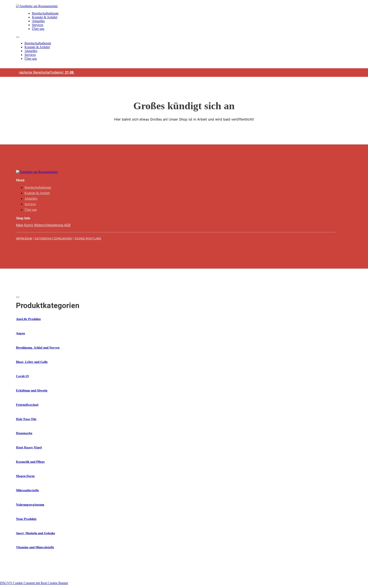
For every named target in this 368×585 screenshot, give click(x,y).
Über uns (38, 29)
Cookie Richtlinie (88, 238)
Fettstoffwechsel (27, 404)
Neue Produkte (26, 519)
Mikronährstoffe (27, 490)
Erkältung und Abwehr (32, 390)
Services (37, 25)
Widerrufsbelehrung (49, 225)
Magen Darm (25, 476)
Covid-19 (22, 376)
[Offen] (17, 297)
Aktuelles (38, 21)
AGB (67, 225)
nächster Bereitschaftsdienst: (46, 72)
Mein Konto (25, 225)
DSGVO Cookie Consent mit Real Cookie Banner (34, 583)
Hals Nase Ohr (26, 419)
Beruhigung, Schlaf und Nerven (37, 347)
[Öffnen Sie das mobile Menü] (17, 37)
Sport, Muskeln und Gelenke (35, 533)
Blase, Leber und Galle (32, 362)
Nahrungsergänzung (30, 504)
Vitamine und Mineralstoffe (35, 547)
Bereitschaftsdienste (45, 13)
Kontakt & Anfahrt (44, 17)
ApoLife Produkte (28, 319)
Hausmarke (24, 433)
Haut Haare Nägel (29, 447)
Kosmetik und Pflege (30, 461)
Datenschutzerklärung (53, 238)
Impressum (24, 238)
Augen (20, 333)
